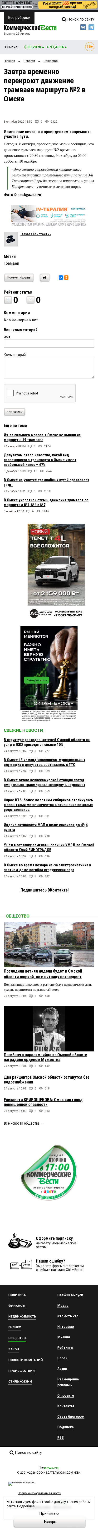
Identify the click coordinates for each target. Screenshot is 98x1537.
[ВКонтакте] (61, 277)
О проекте (65, 1395)
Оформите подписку (54, 1238)
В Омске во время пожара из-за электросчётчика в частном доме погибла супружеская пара (47, 867)
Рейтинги (65, 1348)
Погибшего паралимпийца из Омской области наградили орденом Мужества (45, 1057)
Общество (17, 916)
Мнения (63, 1337)
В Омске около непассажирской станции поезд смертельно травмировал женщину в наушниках (44, 782)
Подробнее (26, 1506)
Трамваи (11, 263)
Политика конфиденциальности (39, 1493)
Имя (7, 337)
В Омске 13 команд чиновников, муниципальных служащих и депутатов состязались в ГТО (44, 762)
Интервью (65, 1327)
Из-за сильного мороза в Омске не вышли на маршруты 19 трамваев (42, 437)
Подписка (65, 1427)
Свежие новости (23, 730)
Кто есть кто (67, 1316)
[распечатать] (44, 280)
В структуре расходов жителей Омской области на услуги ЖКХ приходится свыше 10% (47, 742)
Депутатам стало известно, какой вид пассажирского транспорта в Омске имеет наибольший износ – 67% (40, 460)
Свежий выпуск (70, 1295)
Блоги (62, 1358)
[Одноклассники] (66, 277)
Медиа (63, 1305)
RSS (60, 1437)
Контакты (65, 1406)
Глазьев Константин (35, 234)
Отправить (14, 412)
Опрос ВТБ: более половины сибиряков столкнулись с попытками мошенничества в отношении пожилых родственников (48, 805)
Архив (62, 1369)
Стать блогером (70, 1416)
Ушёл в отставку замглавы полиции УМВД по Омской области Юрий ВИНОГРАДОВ (49, 847)
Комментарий (15, 355)
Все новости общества (21, 1123)
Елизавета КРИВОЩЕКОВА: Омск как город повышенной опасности (43, 1102)
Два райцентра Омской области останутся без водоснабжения (46, 1079)
